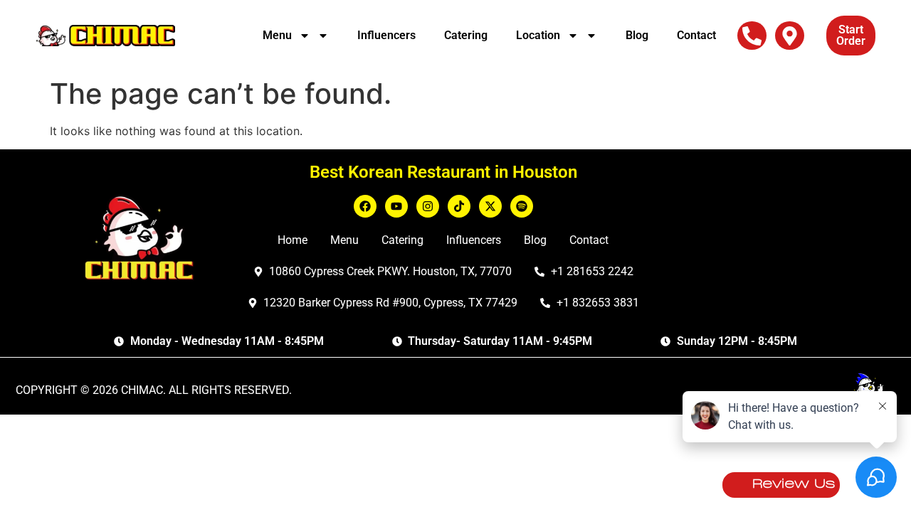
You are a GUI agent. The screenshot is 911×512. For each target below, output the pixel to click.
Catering (466, 35)
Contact (696, 35)
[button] (752, 35)
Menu (277, 35)
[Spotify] (521, 206)
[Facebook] (365, 206)
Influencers (386, 35)
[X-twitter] (490, 206)
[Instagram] (427, 206)
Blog (637, 35)
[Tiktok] (459, 206)
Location (538, 35)
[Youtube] (396, 206)
